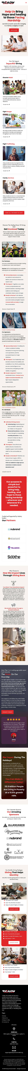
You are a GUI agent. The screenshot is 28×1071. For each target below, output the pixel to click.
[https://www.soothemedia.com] (14, 557)
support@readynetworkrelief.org (14, 1052)
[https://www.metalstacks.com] (14, 538)
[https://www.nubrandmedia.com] (14, 529)
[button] (26, 2)
